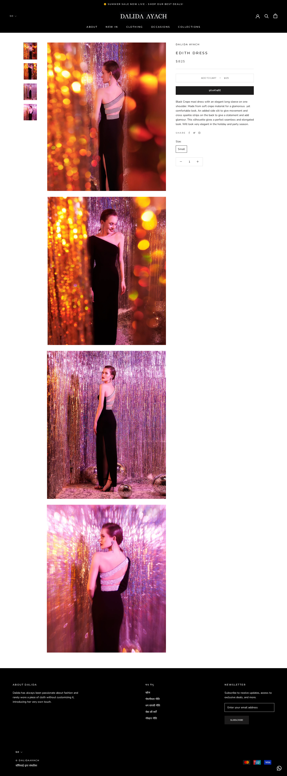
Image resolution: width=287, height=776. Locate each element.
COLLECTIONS (189, 27)
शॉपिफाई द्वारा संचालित (26, 765)
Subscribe (236, 720)
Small (181, 149)
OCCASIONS (160, 27)
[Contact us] (279, 768)
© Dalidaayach (28, 760)
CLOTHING (134, 27)
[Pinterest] (199, 133)
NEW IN (112, 27)
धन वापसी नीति (152, 705)
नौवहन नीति (151, 718)
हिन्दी (11, 16)
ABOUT (91, 27)
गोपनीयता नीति (152, 699)
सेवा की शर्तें (151, 712)
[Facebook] (189, 133)
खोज (147, 692)
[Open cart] (275, 16)
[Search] (267, 16)
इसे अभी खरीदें (215, 90)
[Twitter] (194, 133)
